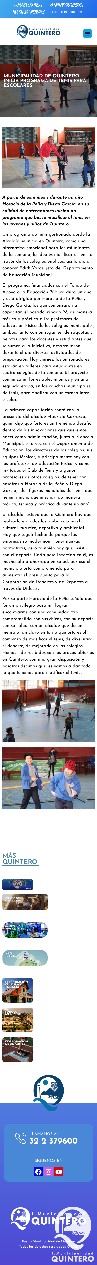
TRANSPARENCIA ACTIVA (29, 12)
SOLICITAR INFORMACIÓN (66, 5)
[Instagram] (48, 1171)
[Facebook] (38, 1171)
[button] (87, 33)
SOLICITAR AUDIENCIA (28, 5)
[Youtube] (58, 1171)
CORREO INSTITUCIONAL (68, 12)
